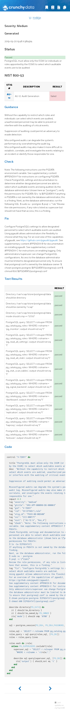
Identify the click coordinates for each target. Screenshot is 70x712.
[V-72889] (20, 688)
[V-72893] (50, 688)
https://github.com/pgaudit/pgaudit (39, 240)
